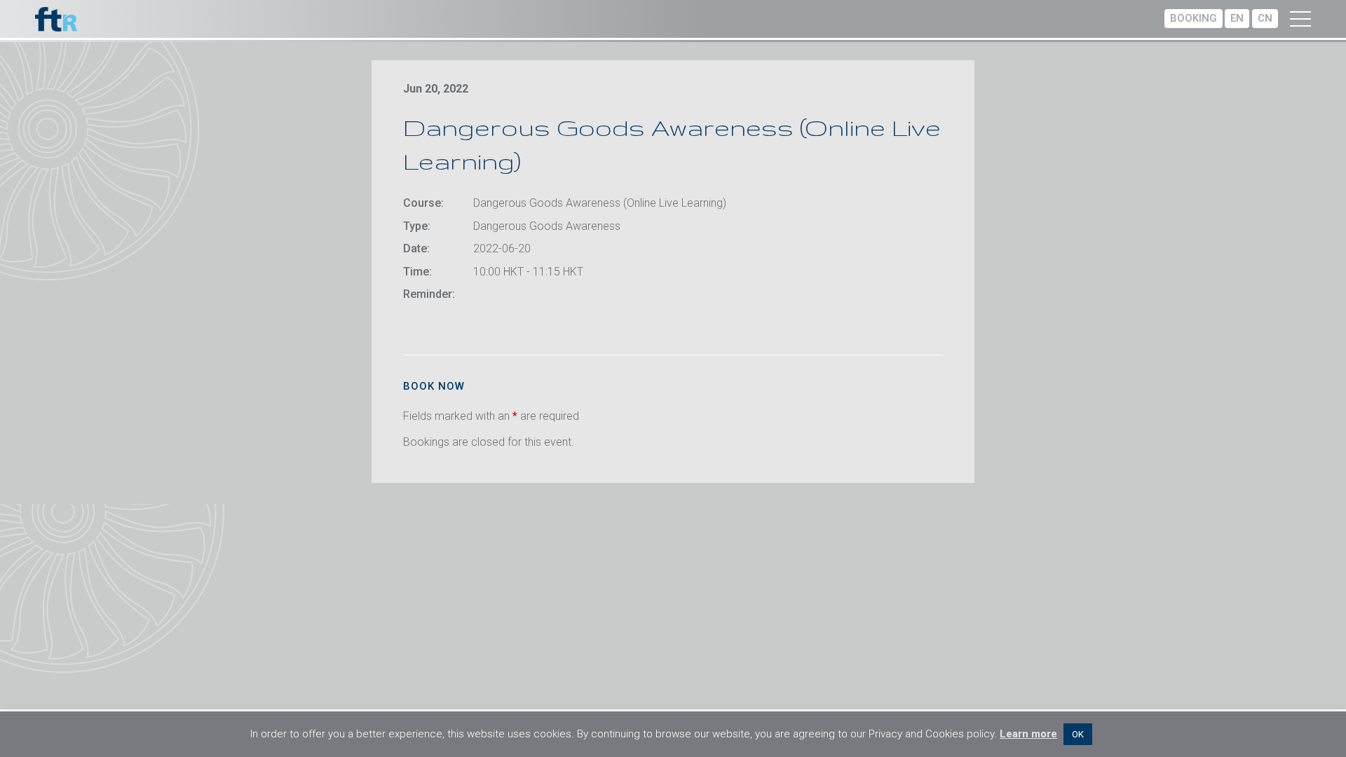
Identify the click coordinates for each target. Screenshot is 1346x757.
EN (1237, 18)
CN (1265, 18)
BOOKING (1193, 18)
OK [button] (1078, 734)
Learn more (1028, 734)
